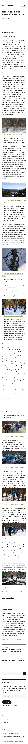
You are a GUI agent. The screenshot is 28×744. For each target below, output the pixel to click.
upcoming (5, 719)
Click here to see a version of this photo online (14, 134)
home (4, 712)
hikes (3, 729)
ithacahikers (7, 5)
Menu (23, 5)
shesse (3, 639)
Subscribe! (7, 702)
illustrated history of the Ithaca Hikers (13, 736)
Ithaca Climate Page (11, 623)
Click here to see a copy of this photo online (13, 315)
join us (4, 715)
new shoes (8, 514)
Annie (4, 602)
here (19, 394)
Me (3, 600)
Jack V (4, 604)
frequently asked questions (10, 733)
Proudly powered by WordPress (16, 741)
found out (17, 380)
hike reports (18, 639)
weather (4, 726)
